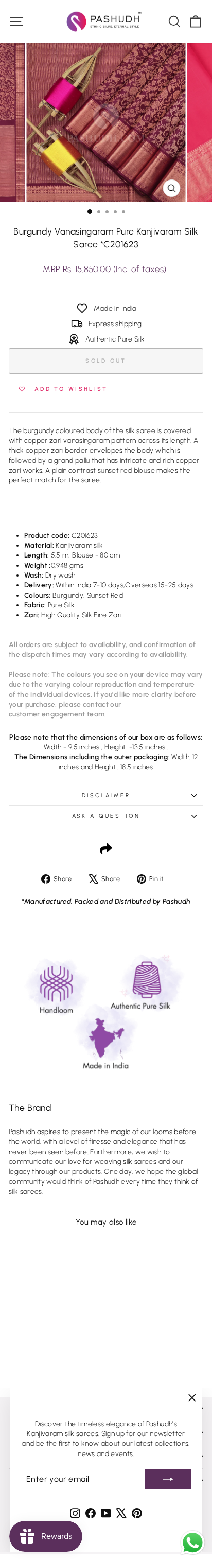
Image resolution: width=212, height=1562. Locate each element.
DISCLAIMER (106, 795)
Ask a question (106, 816)
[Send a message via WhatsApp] (193, 1543)
